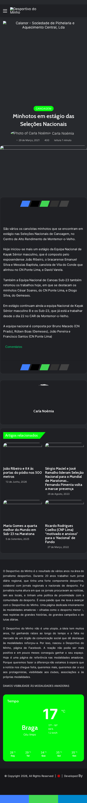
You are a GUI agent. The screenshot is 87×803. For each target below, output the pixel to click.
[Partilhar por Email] (53, 204)
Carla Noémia (63, 133)
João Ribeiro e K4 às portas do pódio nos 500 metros (22, 472)
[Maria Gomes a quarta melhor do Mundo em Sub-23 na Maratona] (22, 511)
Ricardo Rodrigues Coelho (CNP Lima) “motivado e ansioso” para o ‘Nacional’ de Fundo (61, 534)
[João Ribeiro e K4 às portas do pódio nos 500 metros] (22, 454)
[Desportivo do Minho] (26, 10)
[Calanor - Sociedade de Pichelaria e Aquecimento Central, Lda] (43, 61)
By (81, 776)
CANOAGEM (43, 108)
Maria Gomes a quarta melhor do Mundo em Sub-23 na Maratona (20, 530)
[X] (34, 204)
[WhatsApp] (43, 204)
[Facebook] (24, 204)
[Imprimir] (63, 204)
